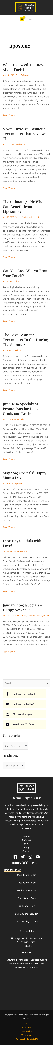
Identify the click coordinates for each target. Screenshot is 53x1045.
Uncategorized (42, 615)
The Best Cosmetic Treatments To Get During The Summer (25, 339)
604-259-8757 (28, 942)
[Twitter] (23, 857)
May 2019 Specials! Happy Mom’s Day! (24, 475)
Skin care (25, 75)
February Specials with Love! (22, 543)
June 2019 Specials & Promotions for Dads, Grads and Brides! (21, 408)
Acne (18, 217)
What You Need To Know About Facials (23, 67)
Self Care (33, 217)
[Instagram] (30, 857)
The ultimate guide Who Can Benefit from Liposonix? (23, 206)
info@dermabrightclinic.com (28, 938)
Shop (26, 843)
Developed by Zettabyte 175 (26, 1039)
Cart (26, 1023)
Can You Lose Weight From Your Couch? (26, 273)
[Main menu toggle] (30, 19)
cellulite (19, 350)
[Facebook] (15, 857)
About (26, 835)
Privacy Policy (26, 1031)
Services (26, 839)
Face (18, 75)
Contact (26, 851)
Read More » (9, 114)
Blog (26, 847)
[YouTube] (38, 857)
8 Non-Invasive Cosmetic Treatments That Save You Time (25, 133)
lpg (17, 281)
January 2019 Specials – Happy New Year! (22, 607)
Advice (25, 217)
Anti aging (20, 144)
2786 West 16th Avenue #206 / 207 (26, 963)
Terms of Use (26, 1035)
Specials (41, 217)
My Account (26, 1027)
